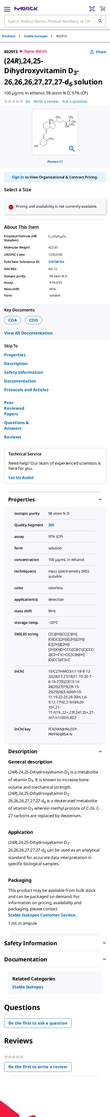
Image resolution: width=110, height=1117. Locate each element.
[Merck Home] (26, 9)
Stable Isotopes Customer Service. (42, 915)
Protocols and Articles (26, 390)
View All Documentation (28, 333)
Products (8, 36)
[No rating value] (15, 101)
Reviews (12, 437)
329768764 (56, 262)
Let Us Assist (21, 477)
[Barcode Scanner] (92, 9)
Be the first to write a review (40, 1068)
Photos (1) (55, 161)
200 (51, 524)
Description (16, 363)
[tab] (13, 36)
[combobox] (55, 21)
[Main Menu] (7, 8)
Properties (15, 355)
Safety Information (23, 372)
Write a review (46, 101)
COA (12, 320)
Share (101, 51)
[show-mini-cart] (102, 8)
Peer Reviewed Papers (14, 408)
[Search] (100, 21)
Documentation (20, 381)
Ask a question (74, 101)
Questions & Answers (16, 425)
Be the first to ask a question (37, 1023)
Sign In (18, 177)
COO (33, 320)
